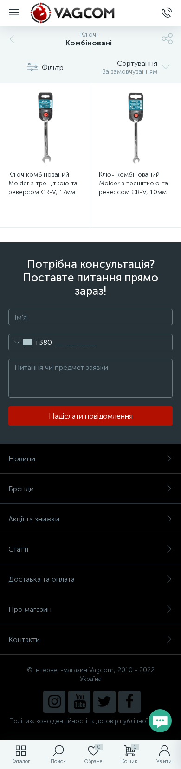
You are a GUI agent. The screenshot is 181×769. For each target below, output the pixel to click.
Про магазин (30, 609)
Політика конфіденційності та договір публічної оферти (90, 721)
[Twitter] (104, 702)
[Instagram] (54, 702)
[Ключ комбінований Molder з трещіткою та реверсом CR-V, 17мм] (45, 128)
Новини (21, 458)
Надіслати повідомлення (91, 416)
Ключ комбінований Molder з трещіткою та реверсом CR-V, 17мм (43, 183)
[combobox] (30, 342)
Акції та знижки (33, 519)
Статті (18, 549)
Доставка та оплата (41, 579)
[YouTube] (79, 702)
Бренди (21, 488)
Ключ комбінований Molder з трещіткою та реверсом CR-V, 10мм (133, 183)
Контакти (24, 639)
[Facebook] (129, 702)
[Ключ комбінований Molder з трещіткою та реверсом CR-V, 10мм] (135, 128)
